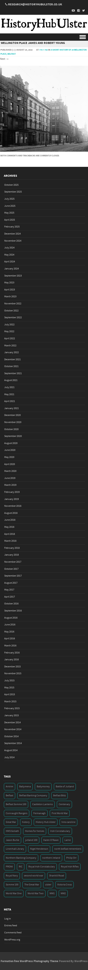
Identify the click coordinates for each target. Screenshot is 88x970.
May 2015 (9, 687)
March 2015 (10, 701)
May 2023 (9, 282)
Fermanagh (39, 813)
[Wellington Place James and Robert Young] (44, 151)
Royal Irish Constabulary (41, 866)
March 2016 (10, 645)
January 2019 (11, 499)
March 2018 (10, 541)
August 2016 (11, 617)
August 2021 (11, 380)
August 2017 (11, 582)
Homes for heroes (34, 831)
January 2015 (11, 715)
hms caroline (68, 822)
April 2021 (9, 401)
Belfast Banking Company (33, 795)
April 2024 (9, 261)
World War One (14, 893)
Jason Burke (12, 840)
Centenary (64, 804)
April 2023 (9, 289)
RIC (20, 866)
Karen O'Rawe (51, 840)
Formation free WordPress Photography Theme (29, 961)
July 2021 (9, 387)
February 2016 (12, 652)
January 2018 (11, 554)
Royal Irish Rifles (70, 866)
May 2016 (9, 631)
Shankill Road (56, 875)
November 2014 (12, 729)
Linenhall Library (15, 848)
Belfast (9, 795)
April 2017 (9, 596)
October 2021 (11, 366)
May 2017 (9, 589)
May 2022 (9, 331)
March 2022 (10, 345)
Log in (7, 918)
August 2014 (11, 750)
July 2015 (9, 680)
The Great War (31, 884)
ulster (48, 884)
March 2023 (10, 296)
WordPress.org (12, 939)
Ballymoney (43, 786)
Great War (11, 822)
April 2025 (9, 219)
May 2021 (9, 394)
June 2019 (9, 478)
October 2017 (11, 569)
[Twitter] (82, 10)
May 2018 (9, 527)
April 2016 (9, 638)
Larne (68, 840)
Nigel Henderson (39, 848)
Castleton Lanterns (42, 804)
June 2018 (9, 520)
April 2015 (9, 694)
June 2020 (9, 450)
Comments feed (13, 932)
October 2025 (11, 185)
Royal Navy (12, 875)
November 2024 (12, 240)
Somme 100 (12, 884)
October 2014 (11, 736)
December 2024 (12, 233)
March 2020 (10, 471)
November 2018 (12, 506)
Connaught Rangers (16, 813)
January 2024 (11, 268)
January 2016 (11, 659)
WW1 (52, 893)
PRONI (9, 866)
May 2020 (9, 457)
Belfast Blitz (59, 795)
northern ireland (51, 857)
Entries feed (10, 925)
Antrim (9, 786)
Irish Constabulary (60, 831)
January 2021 (11, 408)
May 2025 (9, 212)
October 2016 (11, 603)
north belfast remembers (67, 848)
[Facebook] (77, 10)
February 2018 (12, 548)
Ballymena (25, 786)
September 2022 (13, 317)
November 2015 (12, 673)
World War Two (36, 893)
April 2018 (9, 534)
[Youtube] (72, 10)
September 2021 (13, 373)
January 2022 (11, 352)
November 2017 (12, 561)
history (26, 822)
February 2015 (12, 708)
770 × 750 (43, 49)
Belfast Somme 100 (16, 804)
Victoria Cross (64, 884)
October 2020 (11, 429)
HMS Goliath (12, 831)
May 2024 (9, 254)
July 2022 (9, 324)
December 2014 (12, 722)
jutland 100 (31, 840)
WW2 (63, 893)
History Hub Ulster (46, 822)
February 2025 (12, 226)
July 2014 (9, 757)
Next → (4, 59)
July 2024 (9, 247)
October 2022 (11, 310)
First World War (60, 813)
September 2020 (13, 436)
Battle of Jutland (65, 786)
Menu (44, 37)
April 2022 (9, 338)
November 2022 (12, 303)
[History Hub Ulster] (44, 30)
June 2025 (9, 206)
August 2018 (11, 513)
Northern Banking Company (21, 857)
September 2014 (13, 743)
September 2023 (13, 275)
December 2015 (12, 666)
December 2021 (12, 359)
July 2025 (9, 198)
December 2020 (12, 415)
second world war (33, 875)
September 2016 (13, 610)
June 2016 (9, 624)
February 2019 (12, 492)
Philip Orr (71, 857)
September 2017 (13, 575)
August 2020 (11, 443)
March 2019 (10, 485)
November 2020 (12, 422)
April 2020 (9, 464)
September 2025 (13, 191)
